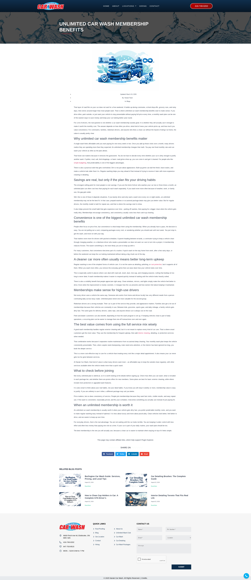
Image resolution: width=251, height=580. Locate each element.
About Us (119, 529)
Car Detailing (120, 540)
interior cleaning (144, 333)
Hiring (143, 6)
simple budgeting (80, 163)
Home (106, 6)
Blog (97, 533)
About (115, 6)
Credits (144, 578)
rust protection (156, 264)
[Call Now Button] (246, 576)
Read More (88, 486)
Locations (128, 6)
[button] (108, 454)
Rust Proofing (100, 529)
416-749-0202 (68, 542)
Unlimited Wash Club (123, 533)
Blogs (128, 101)
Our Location (99, 537)
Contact (154, 6)
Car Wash (119, 537)
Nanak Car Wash (116, 578)
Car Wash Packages (123, 544)
